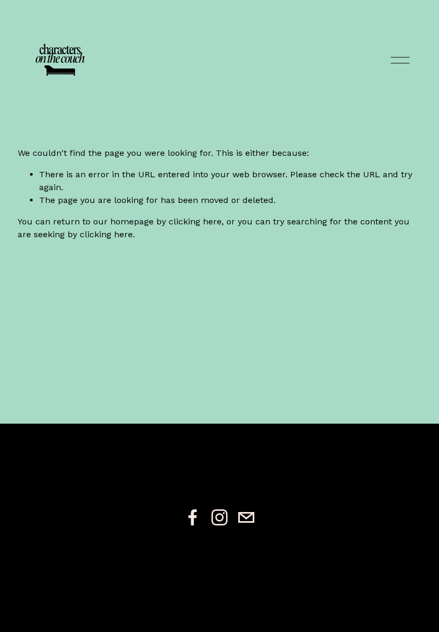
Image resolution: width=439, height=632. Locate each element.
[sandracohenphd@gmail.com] (246, 517)
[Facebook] (192, 517)
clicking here (195, 221)
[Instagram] (219, 517)
